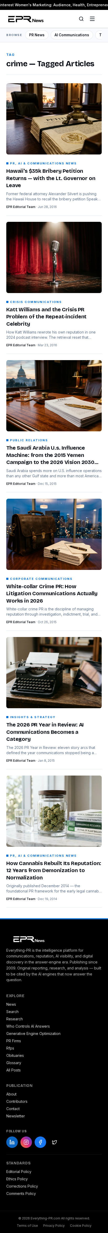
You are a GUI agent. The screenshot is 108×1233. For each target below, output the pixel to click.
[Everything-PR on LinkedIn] (12, 1142)
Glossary (13, 1063)
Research (14, 1019)
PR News (37, 35)
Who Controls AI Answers (28, 1026)
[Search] (81, 18)
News (11, 1004)
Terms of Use (27, 1226)
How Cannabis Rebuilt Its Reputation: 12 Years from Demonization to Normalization (53, 870)
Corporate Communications (41, 579)
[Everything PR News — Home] (24, 18)
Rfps (10, 1048)
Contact (13, 1108)
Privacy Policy (54, 1226)
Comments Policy (21, 1193)
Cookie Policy (80, 1226)
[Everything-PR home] (54, 938)
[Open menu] (92, 19)
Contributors (17, 1101)
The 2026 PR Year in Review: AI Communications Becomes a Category (45, 732)
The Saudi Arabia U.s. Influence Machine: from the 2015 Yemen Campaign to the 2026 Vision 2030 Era (50, 455)
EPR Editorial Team (20, 207)
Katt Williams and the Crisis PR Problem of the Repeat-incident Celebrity (46, 316)
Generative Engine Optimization (33, 1033)
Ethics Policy (17, 1179)
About (11, 1094)
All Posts (13, 1070)
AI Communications (72, 35)
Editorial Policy (18, 1171)
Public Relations (29, 440)
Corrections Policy (22, 1186)
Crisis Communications (36, 302)
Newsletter (15, 1116)
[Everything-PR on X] (54, 1142)
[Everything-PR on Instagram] (26, 1142)
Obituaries (15, 1055)
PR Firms (13, 1041)
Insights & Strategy (33, 717)
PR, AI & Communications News (43, 163)
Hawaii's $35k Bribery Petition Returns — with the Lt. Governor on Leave (50, 178)
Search (12, 1011)
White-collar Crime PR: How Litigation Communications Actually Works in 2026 (52, 593)
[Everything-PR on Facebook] (40, 1142)
